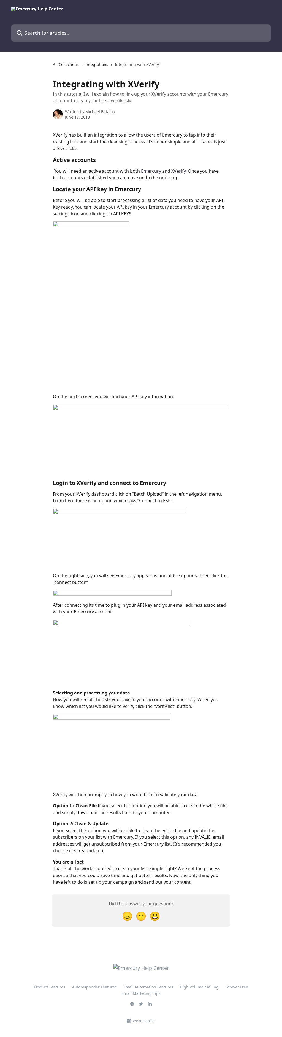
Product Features (49, 987)
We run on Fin (144, 1020)
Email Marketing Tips (141, 993)
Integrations (96, 64)
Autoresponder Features (94, 987)
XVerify (178, 171)
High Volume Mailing (199, 987)
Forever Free (236, 987)
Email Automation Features (148, 987)
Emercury (151, 171)
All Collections (66, 64)
